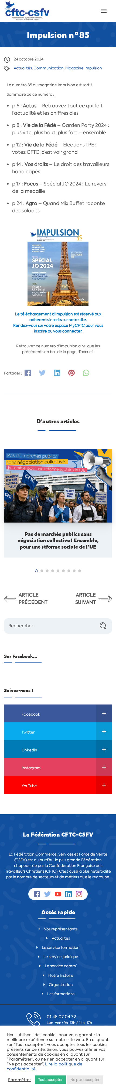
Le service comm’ (61, 965)
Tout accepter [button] (50, 1079)
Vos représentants (60, 929)
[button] (36, 570)
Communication (48, 68)
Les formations (60, 993)
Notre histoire (60, 975)
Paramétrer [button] (19, 1079)
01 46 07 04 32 (61, 1017)
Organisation (61, 984)
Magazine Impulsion (83, 68)
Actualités (23, 68)
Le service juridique (60, 956)
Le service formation (61, 947)
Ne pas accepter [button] (85, 1079)
